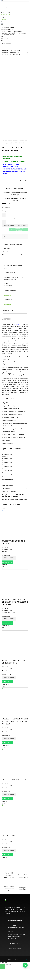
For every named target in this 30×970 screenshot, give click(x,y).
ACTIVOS (18, 50)
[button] (15, 229)
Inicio (3, 50)
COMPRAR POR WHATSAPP (19, 229)
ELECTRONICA (10, 50)
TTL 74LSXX (19, 52)
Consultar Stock (8, 854)
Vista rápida (8, 833)
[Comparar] (4, 833)
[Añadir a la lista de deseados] (12, 833)
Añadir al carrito (9, 225)
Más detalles (7, 295)
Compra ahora (22, 225)
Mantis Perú (24, 959)
